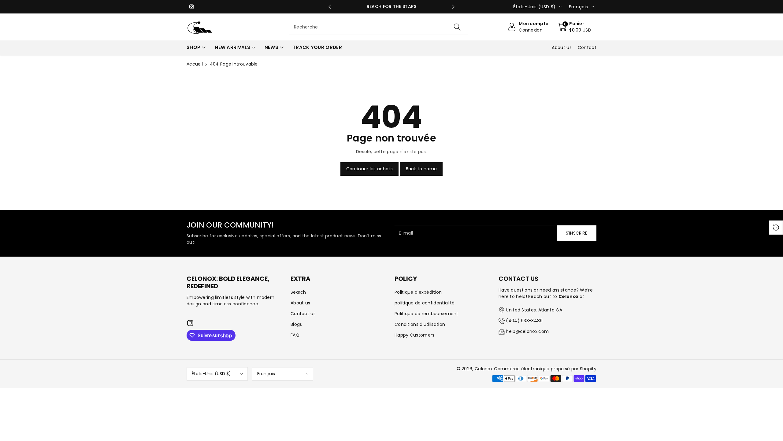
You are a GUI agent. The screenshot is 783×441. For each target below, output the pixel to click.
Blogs (296, 324)
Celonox (484, 369)
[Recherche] (457, 27)
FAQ (295, 335)
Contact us (303, 314)
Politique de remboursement (426, 314)
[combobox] (378, 27)
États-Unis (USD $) (211, 374)
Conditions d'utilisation (420, 324)
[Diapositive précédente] (329, 6)
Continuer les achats (369, 169)
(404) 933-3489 (524, 321)
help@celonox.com (527, 331)
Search (298, 292)
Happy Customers (415, 335)
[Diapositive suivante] (453, 6)
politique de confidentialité (425, 303)
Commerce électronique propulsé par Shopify (545, 369)
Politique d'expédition (418, 292)
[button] (574, 27)
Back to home (421, 169)
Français (266, 374)
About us (300, 303)
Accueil (195, 64)
